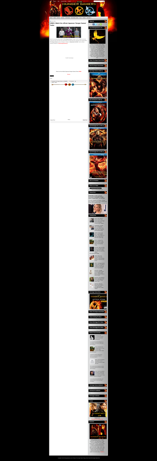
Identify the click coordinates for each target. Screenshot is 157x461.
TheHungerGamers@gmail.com (97, 419)
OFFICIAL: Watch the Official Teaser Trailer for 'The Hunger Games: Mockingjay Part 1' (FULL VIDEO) (99, 286)
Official (62, 17)
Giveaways (89, 17)
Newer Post (52, 120)
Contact (69, 1)
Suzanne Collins (63, 1)
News (55, 17)
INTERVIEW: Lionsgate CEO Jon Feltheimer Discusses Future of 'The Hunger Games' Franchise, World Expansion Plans (99, 228)
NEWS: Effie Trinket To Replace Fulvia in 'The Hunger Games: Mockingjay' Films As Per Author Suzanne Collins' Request (100, 221)
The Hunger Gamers (59, 81)
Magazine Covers (74, 17)
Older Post (85, 120)
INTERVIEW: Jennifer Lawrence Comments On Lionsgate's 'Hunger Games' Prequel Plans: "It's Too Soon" (96, 197)
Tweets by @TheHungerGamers (97, 189)
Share (51, 78)
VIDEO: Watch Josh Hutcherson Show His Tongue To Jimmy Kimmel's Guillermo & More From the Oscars (99, 258)
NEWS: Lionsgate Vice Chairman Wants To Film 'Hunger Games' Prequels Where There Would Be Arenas (99, 242)
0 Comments (71, 81)
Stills (58, 1)
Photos (58, 17)
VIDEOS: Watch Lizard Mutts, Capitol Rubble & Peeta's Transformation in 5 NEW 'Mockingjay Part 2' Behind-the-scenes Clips (99, 235)
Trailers (54, 1)
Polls (80, 17)
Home (51, 1)
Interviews (67, 17)
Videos (51, 17)
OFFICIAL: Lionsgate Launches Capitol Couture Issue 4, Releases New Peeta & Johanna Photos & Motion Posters (99, 273)
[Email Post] (75, 81)
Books (84, 17)
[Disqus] (69, 102)
